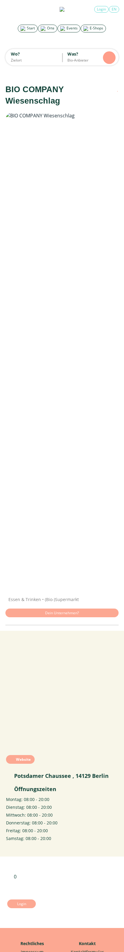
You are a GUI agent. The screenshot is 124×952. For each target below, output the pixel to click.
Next (108, 350)
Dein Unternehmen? (62, 612)
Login (101, 9)
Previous (15, 350)
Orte (50, 28)
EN (114, 9)
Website (23, 759)
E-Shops (96, 28)
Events (72, 28)
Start (30, 28)
